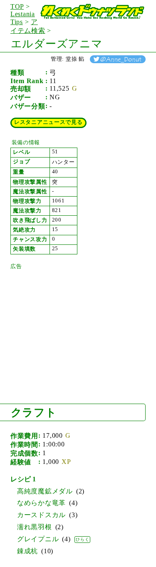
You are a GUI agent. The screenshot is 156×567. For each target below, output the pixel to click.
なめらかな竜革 (41, 502)
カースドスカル (41, 514)
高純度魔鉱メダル (45, 491)
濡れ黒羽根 (34, 526)
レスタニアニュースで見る (48, 122)
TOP (17, 6)
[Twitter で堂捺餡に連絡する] (118, 59)
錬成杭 (27, 551)
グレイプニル (38, 538)
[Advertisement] (72, 322)
